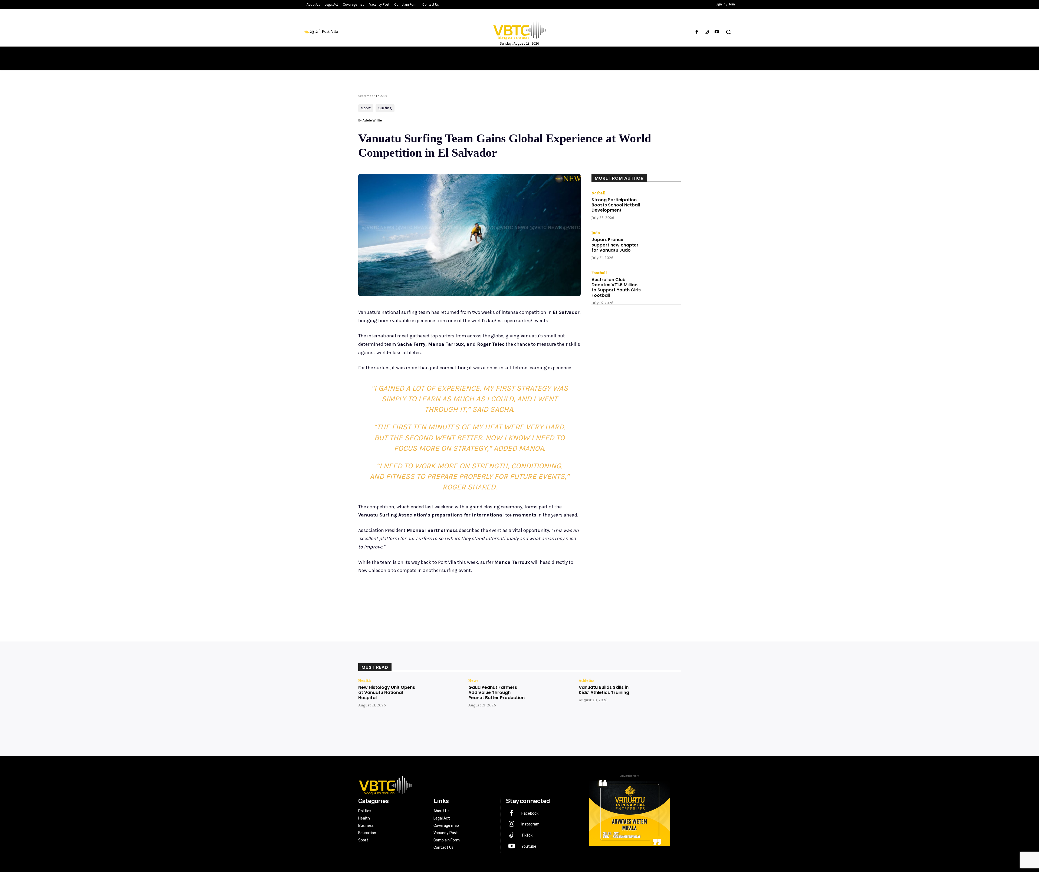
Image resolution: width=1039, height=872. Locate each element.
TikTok (526, 835)
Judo (595, 233)
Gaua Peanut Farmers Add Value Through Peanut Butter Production (496, 692)
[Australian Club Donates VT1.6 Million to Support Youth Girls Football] (663, 283)
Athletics (586, 680)
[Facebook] (696, 32)
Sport (366, 108)
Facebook (529, 813)
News (473, 680)
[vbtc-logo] (464, 784)
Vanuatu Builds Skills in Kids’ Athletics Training (604, 690)
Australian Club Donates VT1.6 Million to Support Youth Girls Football (616, 287)
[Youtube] (717, 32)
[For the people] (519, 29)
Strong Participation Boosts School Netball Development (615, 205)
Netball (598, 193)
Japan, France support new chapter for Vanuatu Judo (615, 244)
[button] (728, 31)
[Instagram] (707, 32)
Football (599, 273)
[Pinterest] (422, 599)
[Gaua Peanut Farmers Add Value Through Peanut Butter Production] (550, 695)
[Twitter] (409, 599)
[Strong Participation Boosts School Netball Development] (663, 203)
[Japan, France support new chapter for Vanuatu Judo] (663, 243)
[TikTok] (511, 835)
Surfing (385, 108)
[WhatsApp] (434, 599)
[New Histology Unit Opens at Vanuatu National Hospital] (439, 695)
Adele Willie (372, 120)
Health (364, 680)
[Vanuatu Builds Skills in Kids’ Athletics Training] (660, 695)
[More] (447, 599)
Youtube (528, 846)
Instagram (530, 824)
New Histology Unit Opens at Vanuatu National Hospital (386, 692)
